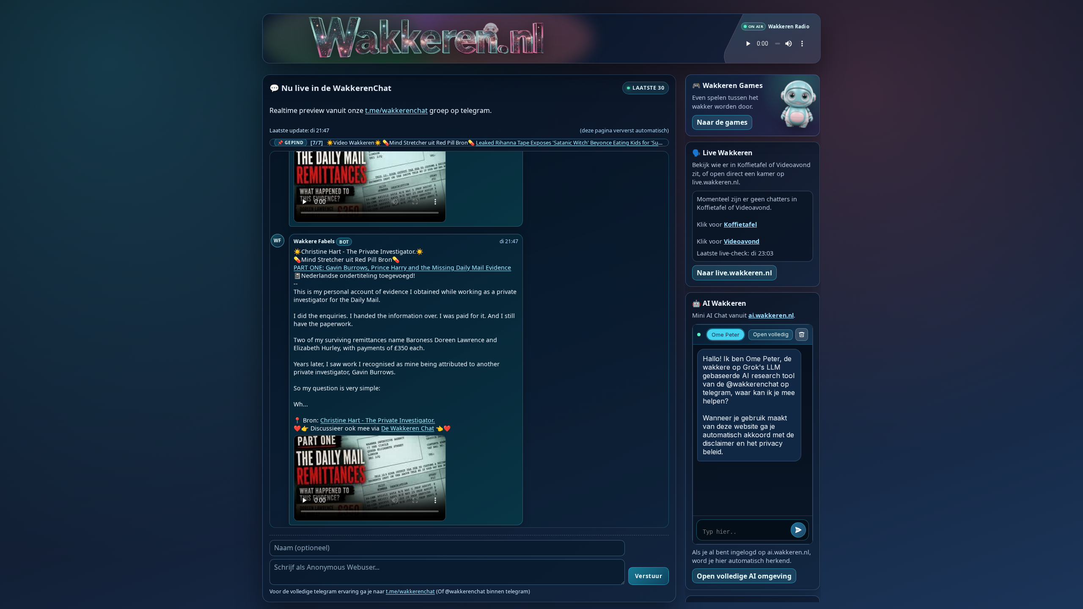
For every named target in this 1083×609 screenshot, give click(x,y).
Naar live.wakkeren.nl (734, 272)
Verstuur (648, 576)
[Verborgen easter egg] (492, 25)
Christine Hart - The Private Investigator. (377, 420)
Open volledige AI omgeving (744, 576)
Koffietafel (740, 224)
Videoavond (741, 241)
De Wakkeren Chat (407, 428)
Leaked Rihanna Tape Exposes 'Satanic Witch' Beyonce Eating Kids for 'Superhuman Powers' (591, 142)
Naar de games (722, 122)
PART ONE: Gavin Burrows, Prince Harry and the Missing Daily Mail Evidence (402, 267)
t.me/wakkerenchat (396, 110)
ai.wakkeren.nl (771, 315)
